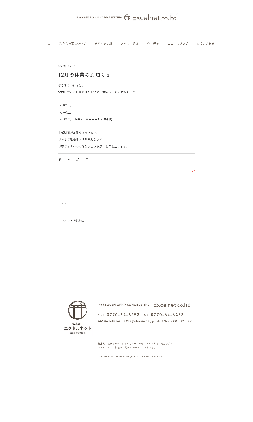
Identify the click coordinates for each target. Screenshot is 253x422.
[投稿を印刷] (87, 159)
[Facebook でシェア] (59, 159)
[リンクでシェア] (78, 159)
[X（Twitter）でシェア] (69, 159)
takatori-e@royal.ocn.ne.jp (131, 320)
